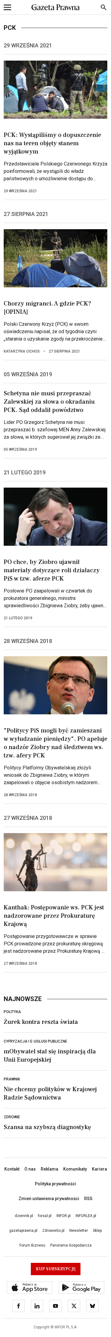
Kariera (99, 1169)
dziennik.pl (24, 1216)
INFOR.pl (63, 1216)
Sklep (97, 1230)
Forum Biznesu (32, 1245)
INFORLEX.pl (86, 1216)
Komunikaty (75, 1169)
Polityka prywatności (55, 1183)
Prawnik (12, 1079)
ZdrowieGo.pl (53, 1230)
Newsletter (78, 1230)
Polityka (12, 1012)
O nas (30, 1169)
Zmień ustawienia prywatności (48, 1198)
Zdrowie (12, 1117)
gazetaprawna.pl (23, 1230)
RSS (88, 1198)
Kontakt (11, 1169)
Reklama (49, 1169)
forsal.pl (44, 1216)
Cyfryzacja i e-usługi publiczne (35, 1041)
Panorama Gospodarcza (71, 1245)
